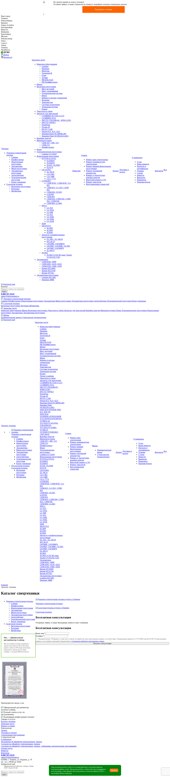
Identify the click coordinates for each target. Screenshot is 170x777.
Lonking (43, 329)
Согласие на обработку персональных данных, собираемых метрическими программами (38, 746)
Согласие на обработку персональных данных (20, 744)
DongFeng (44, 394)
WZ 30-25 (44, 542)
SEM (42, 524)
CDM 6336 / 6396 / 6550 (50, 567)
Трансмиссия (45, 367)
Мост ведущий (46, 351)
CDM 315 (44, 443)
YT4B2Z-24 (45, 421)
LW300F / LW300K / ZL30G (51, 547)
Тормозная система (48, 371)
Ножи (42, 448)
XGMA (43, 553)
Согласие (100, 769)
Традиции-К (45, 335)
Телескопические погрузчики (47, 451)
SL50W (43, 531)
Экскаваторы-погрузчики (51, 576)
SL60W (43, 533)
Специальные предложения (13, 735)
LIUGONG (44, 470)
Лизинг (4, 730)
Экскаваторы (45, 560)
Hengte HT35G (46, 573)
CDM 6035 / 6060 (47, 562)
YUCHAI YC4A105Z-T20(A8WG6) (49, 424)
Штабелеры (16, 630)
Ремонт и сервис (8, 726)
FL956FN (44, 463)
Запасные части (7, 724)
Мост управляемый (48, 353)
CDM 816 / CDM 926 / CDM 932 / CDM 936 (52, 500)
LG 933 (43, 508)
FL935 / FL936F (46, 466)
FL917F (43, 468)
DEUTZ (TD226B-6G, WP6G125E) (49, 388)
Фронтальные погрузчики (51, 457)
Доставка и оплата (9, 733)
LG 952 (43, 515)
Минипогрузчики (47, 439)
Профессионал (46, 445)
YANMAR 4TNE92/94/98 (50, 416)
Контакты (5, 753)
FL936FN (44, 461)
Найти (4, 292)
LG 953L (43, 511)
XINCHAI (44, 414)
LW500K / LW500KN (49, 544)
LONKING (44, 481)
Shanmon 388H (46, 580)
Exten (42, 338)
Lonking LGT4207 (47, 454)
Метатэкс (44, 333)
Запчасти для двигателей (50, 380)
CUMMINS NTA (47, 385)
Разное (43, 374)
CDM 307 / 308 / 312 (48, 441)
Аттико (43, 340)
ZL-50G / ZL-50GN (48, 540)
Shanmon (43, 331)
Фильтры (44, 365)
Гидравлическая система (50, 356)
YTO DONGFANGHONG (51, 419)
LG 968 (43, 513)
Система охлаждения (49, 369)
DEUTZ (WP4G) (47, 392)
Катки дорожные (18, 621)
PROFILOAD (45, 342)
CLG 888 (43, 477)
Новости (4, 751)
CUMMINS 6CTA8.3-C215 (51, 383)
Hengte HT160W (47, 569)
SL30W (43, 529)
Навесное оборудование (50, 327)
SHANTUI (44, 526)
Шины (42, 347)
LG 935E (43, 522)
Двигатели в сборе (48, 378)
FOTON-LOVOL (47, 459)
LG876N (43, 495)
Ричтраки (15, 628)
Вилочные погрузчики (49, 349)
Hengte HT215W (47, 571)
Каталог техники (8, 721)
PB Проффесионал (48, 344)
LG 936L (43, 517)
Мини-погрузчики (19, 612)
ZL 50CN (44, 472)
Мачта (42, 358)
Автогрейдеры (17, 617)
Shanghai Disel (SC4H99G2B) (52, 403)
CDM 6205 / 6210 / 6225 (50, 564)
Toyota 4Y (44, 396)
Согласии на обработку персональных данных (88, 641)
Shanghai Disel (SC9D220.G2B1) (47, 406)
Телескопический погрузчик (23, 619)
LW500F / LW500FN (48, 549)
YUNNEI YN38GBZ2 (49, 432)
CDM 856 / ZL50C (47, 493)
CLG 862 (43, 475)
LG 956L (43, 520)
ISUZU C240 (45, 398)
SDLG (42, 506)
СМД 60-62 (44, 434)
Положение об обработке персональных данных (21, 742)
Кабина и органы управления (47, 361)
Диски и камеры (47, 376)
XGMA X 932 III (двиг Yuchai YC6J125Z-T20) (49, 557)
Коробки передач (47, 437)
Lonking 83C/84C (47, 578)
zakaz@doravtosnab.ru (10, 296)
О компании (6, 739)
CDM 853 (44, 497)
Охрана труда (6, 748)
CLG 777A (44, 479)
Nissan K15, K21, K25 (49, 401)
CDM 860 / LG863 (47, 504)
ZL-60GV (44, 551)
